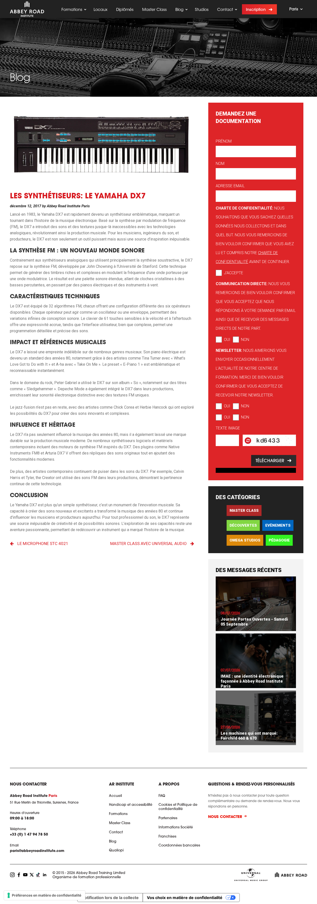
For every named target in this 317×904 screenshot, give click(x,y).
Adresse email (230, 185)
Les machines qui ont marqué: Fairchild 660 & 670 (249, 736)
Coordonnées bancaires (179, 845)
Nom (220, 163)
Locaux (100, 10)
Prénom (224, 141)
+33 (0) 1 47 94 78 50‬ (29, 835)
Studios (202, 10)
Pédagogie (279, 540)
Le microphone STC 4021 (42, 543)
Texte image (228, 428)
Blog (179, 10)
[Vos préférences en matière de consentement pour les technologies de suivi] (44, 895)
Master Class (154, 10)
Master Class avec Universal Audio (148, 543)
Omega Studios (245, 540)
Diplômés (124, 10)
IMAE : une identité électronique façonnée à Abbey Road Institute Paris (252, 681)
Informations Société (175, 827)
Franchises (167, 837)
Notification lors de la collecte (110, 897)
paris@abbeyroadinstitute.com (37, 851)
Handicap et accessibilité (130, 805)
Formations (71, 10)
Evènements (278, 525)
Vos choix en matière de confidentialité (184, 897)
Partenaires (167, 818)
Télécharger (269, 461)
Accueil (115, 796)
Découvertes (243, 525)
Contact (225, 10)
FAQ (161, 796)
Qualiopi (116, 850)
